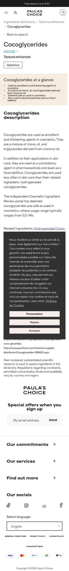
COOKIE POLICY (56, 536)
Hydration (13, 65)
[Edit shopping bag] (63, 12)
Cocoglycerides (19, 26)
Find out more (22, 478)
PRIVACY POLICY (38, 536)
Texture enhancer (52, 21)
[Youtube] (44, 505)
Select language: (19, 516)
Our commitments (27, 444)
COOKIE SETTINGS (34, 546)
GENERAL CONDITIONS (15, 536)
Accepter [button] (34, 330)
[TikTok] (8, 505)
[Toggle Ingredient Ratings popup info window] (17, 51)
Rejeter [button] (34, 322)
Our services (21, 461)
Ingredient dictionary (19, 21)
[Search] (15, 13)
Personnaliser (34, 314)
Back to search (17, 34)
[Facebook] (61, 505)
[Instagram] (26, 505)
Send (53, 420)
